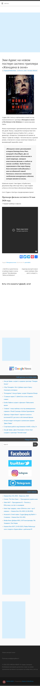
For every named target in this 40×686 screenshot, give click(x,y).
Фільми (35, 70)
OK (34, 444)
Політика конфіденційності (10, 658)
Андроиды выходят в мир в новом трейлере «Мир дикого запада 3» (30, 271)
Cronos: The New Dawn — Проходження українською (21, 499)
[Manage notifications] (4, 681)
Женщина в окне (11, 262)
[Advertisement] (20, 32)
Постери (29, 70)
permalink (27, 262)
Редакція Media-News (10, 70)
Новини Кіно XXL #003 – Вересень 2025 (16, 496)
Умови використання (8, 652)
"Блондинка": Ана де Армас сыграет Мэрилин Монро (20, 393)
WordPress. (30, 681)
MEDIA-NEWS (10, 681)
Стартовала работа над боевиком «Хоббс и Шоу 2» (20, 426)
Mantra (24, 681)
